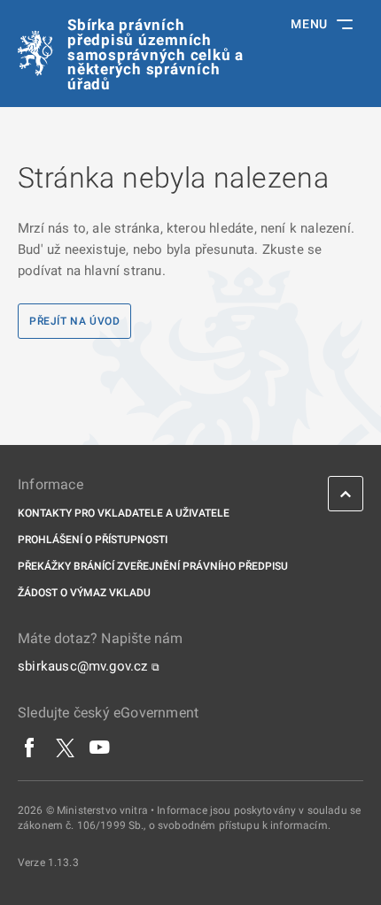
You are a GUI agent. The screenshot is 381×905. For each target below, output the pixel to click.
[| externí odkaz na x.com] (65, 747)
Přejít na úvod (74, 321)
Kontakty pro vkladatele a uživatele (123, 513)
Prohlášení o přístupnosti (92, 539)
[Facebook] (30, 747)
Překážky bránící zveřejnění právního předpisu (153, 566)
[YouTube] (100, 747)
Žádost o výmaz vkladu (84, 593)
